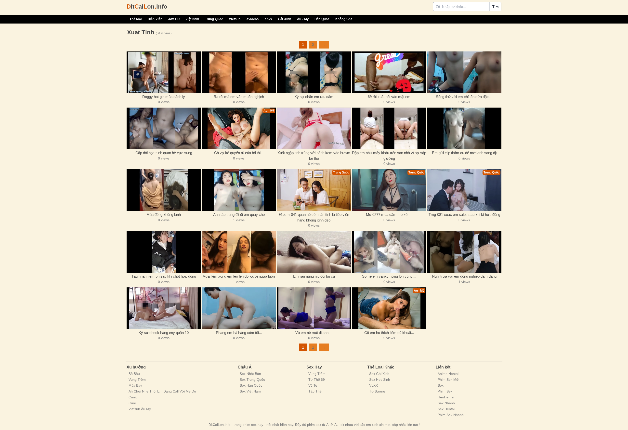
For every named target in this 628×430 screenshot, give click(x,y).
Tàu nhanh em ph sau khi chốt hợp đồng (163, 276)
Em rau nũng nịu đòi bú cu (314, 276)
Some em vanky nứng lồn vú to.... (389, 276)
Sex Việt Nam (250, 391)
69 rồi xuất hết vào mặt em (389, 97)
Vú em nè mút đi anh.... (313, 333)
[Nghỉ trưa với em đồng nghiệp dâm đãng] (464, 252)
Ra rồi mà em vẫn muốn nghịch (239, 97)
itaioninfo (147, 6)
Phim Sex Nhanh (451, 415)
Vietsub (234, 19)
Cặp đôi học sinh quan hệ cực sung (163, 153)
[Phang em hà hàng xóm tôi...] (239, 308)
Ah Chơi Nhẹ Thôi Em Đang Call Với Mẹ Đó (162, 391)
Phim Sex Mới (448, 379)
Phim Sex (445, 391)
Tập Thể (315, 391)
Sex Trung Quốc (252, 379)
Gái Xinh (284, 19)
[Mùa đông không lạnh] (164, 190)
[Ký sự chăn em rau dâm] (314, 72)
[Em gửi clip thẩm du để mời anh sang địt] (464, 128)
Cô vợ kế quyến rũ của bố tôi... (238, 153)
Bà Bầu (134, 374)
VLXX (373, 385)
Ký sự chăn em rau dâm (313, 97)
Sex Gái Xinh (379, 374)
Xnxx (268, 19)
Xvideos (252, 19)
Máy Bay (135, 385)
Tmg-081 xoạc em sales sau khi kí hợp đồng (464, 214)
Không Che (343, 19)
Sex (441, 385)
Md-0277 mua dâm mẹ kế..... (389, 214)
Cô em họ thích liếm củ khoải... (389, 333)
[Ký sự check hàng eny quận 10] (164, 308)
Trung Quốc (214, 19)
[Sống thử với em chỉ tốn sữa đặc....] (464, 72)
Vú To (312, 385)
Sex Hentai (446, 409)
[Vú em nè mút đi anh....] (314, 308)
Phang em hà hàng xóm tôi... (239, 333)
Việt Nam (192, 19)
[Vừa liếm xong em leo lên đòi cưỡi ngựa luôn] (239, 252)
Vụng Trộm (137, 379)
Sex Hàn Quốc (251, 385)
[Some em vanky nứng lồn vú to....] (389, 252)
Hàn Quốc (321, 19)
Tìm (495, 7)
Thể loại (136, 19)
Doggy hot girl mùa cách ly (163, 97)
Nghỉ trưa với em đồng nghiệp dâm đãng (464, 276)
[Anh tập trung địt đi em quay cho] (239, 190)
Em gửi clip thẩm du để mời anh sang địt (464, 153)
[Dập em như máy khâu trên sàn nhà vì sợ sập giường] (389, 128)
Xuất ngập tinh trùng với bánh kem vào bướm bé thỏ (313, 155)
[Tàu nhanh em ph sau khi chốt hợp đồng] (164, 252)
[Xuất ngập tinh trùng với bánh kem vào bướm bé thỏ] (314, 128)
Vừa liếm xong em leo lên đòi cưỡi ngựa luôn (239, 276)
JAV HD (174, 19)
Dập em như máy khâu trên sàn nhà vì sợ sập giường (389, 155)
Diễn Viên (155, 19)
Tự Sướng (377, 391)
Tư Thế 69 (316, 379)
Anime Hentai (448, 374)
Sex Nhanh (446, 403)
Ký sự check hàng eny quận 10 (164, 333)
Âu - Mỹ (303, 19)
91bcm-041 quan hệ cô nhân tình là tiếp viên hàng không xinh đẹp (314, 217)
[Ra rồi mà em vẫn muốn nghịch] (239, 72)
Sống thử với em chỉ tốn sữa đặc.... (464, 97)
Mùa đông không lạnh (163, 214)
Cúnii (132, 403)
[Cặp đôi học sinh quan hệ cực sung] (164, 128)
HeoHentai (446, 397)
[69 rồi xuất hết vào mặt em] (389, 72)
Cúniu (133, 397)
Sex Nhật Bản (250, 374)
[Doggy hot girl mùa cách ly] (164, 72)
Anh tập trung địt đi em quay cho (239, 214)
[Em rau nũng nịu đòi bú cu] (314, 252)
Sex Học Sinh (379, 379)
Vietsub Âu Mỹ (140, 409)
